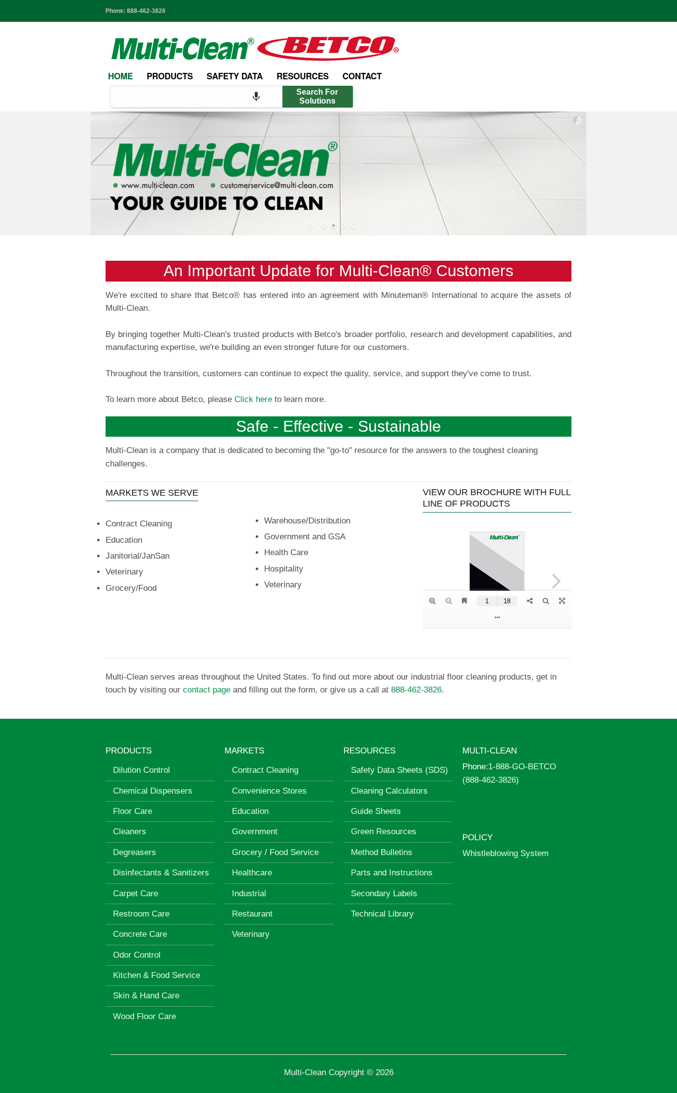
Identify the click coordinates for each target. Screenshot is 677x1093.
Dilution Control (141, 770)
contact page (206, 689)
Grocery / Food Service (275, 852)
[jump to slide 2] (333, 225)
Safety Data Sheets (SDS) (399, 770)
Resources (303, 76)
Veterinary (251, 934)
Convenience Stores (269, 791)
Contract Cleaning (265, 770)
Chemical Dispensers (152, 791)
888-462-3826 (146, 10)
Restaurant (252, 914)
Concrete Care (140, 934)
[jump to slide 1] (324, 225)
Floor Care (132, 811)
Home (120, 76)
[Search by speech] (256, 96)
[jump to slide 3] (343, 225)
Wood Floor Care (144, 1016)
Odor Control (137, 955)
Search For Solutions (317, 96)
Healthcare (252, 872)
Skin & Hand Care (146, 995)
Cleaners (129, 831)
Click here (253, 399)
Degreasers (134, 852)
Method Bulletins (381, 852)
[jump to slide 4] (353, 225)
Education (250, 811)
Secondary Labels (384, 893)
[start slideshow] (312, 225)
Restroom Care (141, 914)
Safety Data (235, 76)
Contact (362, 76)
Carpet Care (135, 893)
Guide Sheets (376, 811)
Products (170, 76)
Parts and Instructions (392, 872)
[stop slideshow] (364, 225)
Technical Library (382, 914)
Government (255, 831)
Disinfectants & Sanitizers (161, 872)
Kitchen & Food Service (156, 975)
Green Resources (383, 831)
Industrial (249, 893)
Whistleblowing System (505, 853)
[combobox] (196, 97)
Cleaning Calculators (389, 791)
